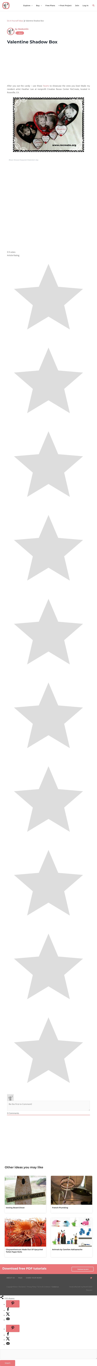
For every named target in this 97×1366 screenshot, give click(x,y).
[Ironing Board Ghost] (25, 1194)
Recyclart (89, 1290)
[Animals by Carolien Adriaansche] (71, 1237)
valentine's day (33, 160)
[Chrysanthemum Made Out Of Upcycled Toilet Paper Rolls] (25, 1237)
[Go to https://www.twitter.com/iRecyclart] (91, 1278)
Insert (7, 1363)
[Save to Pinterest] (13, 1303)
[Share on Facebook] (8, 1310)
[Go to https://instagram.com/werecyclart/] (86, 1278)
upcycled (24, 160)
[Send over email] (8, 1320)
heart (11, 160)
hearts (46, 85)
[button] (31, 5)
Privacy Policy (31, 1287)
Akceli (85, 1287)
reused (17, 160)
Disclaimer (22, 1287)
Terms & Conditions (43, 1287)
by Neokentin (22, 29)
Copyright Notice (12, 1287)
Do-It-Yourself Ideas (15, 21)
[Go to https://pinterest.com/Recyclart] (77, 1278)
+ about (20, 33)
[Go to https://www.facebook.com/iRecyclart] (81, 1278)
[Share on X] (8, 1315)
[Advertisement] (48, 65)
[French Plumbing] (71, 1194)
